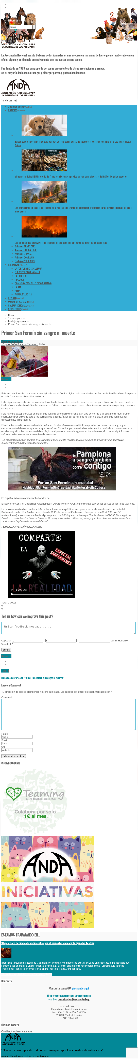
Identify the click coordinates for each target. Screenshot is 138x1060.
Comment (6, 697)
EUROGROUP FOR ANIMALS (27, 272)
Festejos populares (18, 320)
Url (3, 746)
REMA (17, 290)
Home (11, 314)
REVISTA (12, 298)
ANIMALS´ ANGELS (23, 294)
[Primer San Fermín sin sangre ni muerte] (24, 375)
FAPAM (18, 287)
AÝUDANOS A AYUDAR (18, 302)
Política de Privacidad (21, 1056)
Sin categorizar (16, 317)
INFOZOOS (19, 279)
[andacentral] (18, 48)
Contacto (12, 16)
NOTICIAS (12, 110)
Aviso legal (6, 1056)
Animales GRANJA (23, 253)
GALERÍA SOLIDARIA (17, 305)
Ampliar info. (74, 968)
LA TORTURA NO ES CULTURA (28, 268)
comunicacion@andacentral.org (74, 999)
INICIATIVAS (14, 265)
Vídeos (11, 13)
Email (4, 740)
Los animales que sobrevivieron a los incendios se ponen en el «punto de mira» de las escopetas (61, 242)
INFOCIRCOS (21, 276)
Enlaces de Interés (17, 20)
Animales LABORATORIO (26, 250)
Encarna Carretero (27, 344)
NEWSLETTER (14, 309)
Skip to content (9, 100)
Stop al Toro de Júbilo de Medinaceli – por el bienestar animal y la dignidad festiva (47, 943)
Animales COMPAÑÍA (24, 257)
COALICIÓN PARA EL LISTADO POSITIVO (33, 283)
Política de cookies (41, 1056)
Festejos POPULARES (25, 261)
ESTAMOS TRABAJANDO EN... (20, 935)
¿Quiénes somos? (16, 106)
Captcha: (6, 640)
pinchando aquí (80, 988)
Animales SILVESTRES (25, 246)
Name (4, 733)
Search (5, 26)
